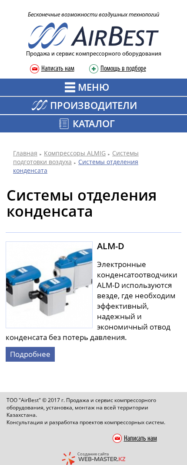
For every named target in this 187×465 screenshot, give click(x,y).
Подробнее (30, 354)
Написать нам (57, 69)
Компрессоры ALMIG (75, 153)
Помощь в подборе (123, 69)
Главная (25, 153)
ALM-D (110, 246)
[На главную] (93, 35)
